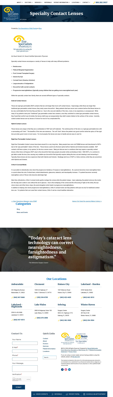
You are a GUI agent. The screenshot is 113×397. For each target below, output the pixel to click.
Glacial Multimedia (92, 348)
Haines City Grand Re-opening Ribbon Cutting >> (87, 201)
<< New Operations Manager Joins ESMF (24, 201)
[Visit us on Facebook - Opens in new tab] (62, 369)
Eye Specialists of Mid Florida (27, 28)
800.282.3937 (76, 357)
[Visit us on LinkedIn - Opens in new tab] (69, 369)
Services (38, 2)
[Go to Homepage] (11, 13)
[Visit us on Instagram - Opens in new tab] (66, 369)
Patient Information (61, 2)
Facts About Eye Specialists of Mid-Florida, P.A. (74, 350)
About (19, 2)
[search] (49, 357)
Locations (75, 2)
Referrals (48, 2)
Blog (40, 28)
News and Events (22, 212)
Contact (86, 2)
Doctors (28, 2)
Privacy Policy (73, 351)
